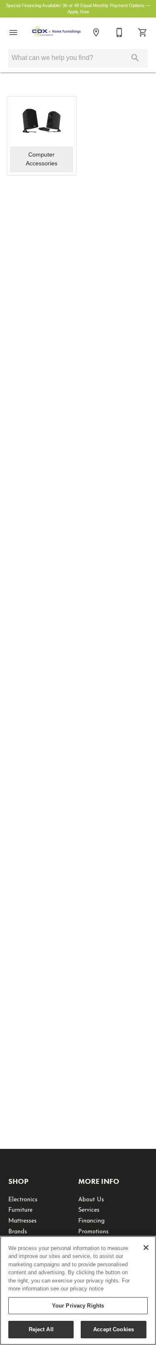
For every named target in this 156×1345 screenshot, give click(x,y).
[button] (13, 32)
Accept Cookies (113, 1329)
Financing (91, 1219)
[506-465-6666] (119, 32)
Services (88, 1209)
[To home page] (56, 32)
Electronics (22, 1198)
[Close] (146, 1247)
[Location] (96, 32)
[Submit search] (135, 57)
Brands (17, 1230)
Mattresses (22, 1219)
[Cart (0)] (143, 32)
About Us (91, 1198)
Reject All (41, 1329)
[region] (78, 1290)
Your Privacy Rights (78, 1306)
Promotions (93, 1230)
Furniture (20, 1209)
